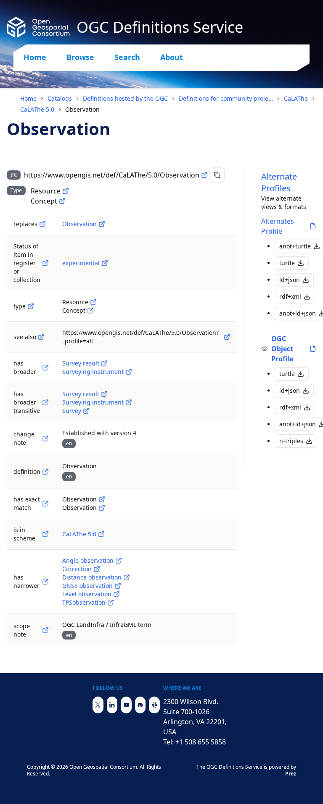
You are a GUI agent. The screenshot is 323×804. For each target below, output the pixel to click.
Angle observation (88, 560)
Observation (79, 224)
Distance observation (92, 577)
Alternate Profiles (279, 182)
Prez (290, 773)
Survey (71, 411)
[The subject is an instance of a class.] (30, 306)
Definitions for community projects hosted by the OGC (226, 98)
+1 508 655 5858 (200, 742)
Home (35, 57)
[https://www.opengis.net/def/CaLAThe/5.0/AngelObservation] (118, 560)
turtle (287, 263)
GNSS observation (87, 586)
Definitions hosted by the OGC (125, 98)
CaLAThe (296, 98)
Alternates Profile (277, 226)
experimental (81, 263)
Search (127, 57)
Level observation (86, 594)
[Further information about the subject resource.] (41, 337)
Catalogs (60, 98)
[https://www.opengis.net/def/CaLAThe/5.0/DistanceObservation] (126, 577)
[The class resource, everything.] (65, 191)
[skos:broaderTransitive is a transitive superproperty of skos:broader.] (45, 402)
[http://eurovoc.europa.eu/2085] (101, 507)
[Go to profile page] (313, 226)
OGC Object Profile (282, 348)
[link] (82, 109)
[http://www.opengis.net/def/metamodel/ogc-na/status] (45, 263)
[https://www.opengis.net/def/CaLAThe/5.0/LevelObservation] (116, 594)
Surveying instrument (93, 372)
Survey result (80, 363)
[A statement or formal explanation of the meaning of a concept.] (45, 471)
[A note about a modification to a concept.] (45, 438)
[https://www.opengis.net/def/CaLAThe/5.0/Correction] (96, 569)
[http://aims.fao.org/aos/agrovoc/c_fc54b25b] (101, 499)
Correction (77, 569)
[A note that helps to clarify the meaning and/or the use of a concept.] (45, 630)
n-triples (291, 441)
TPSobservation (84, 602)
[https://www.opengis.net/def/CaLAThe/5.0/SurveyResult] (104, 363)
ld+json (289, 280)
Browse (80, 57)
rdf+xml (290, 296)
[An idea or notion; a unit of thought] (62, 201)
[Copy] (217, 175)
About (171, 57)
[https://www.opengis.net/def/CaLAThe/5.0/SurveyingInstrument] (128, 371)
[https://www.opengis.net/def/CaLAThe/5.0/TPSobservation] (110, 602)
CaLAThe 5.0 (37, 109)
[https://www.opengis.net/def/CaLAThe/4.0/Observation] (101, 224)
